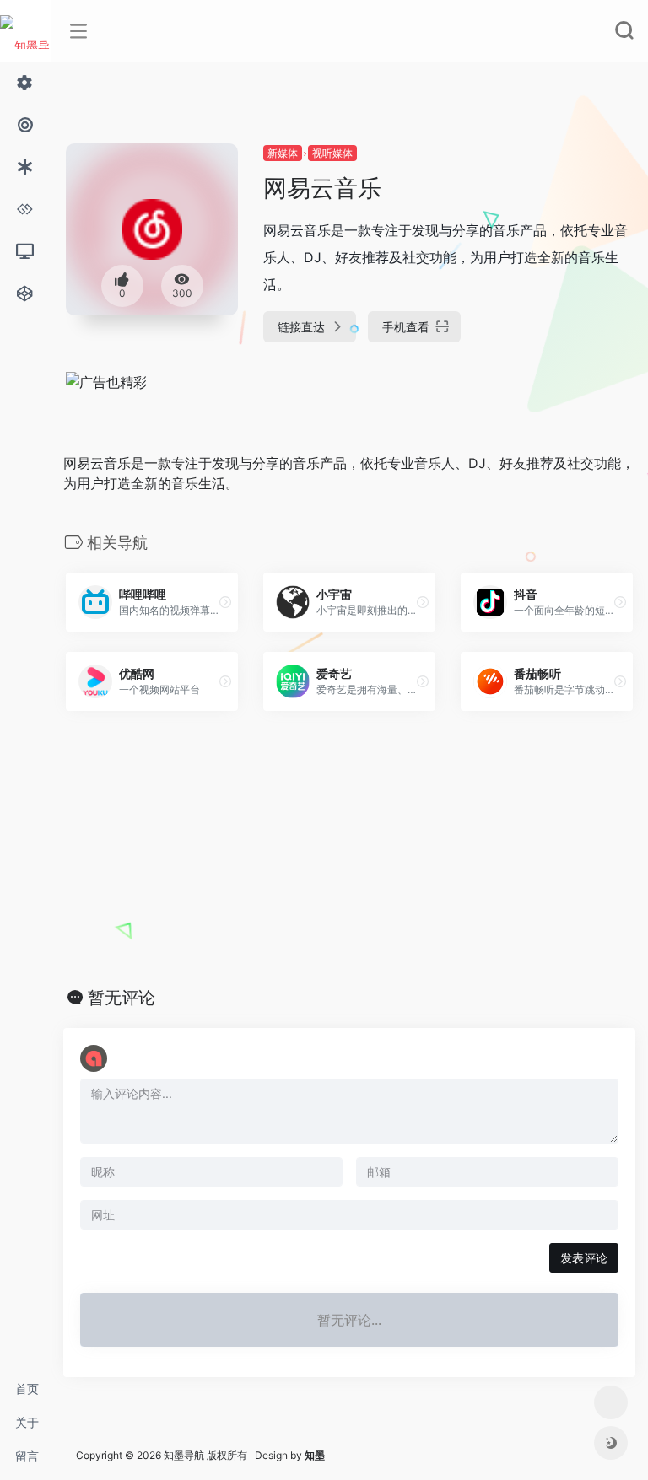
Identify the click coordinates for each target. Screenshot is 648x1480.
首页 (27, 1388)
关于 (27, 1422)
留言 (27, 1456)
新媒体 (282, 153)
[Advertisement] (349, 849)
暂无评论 (121, 998)
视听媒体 (332, 153)
